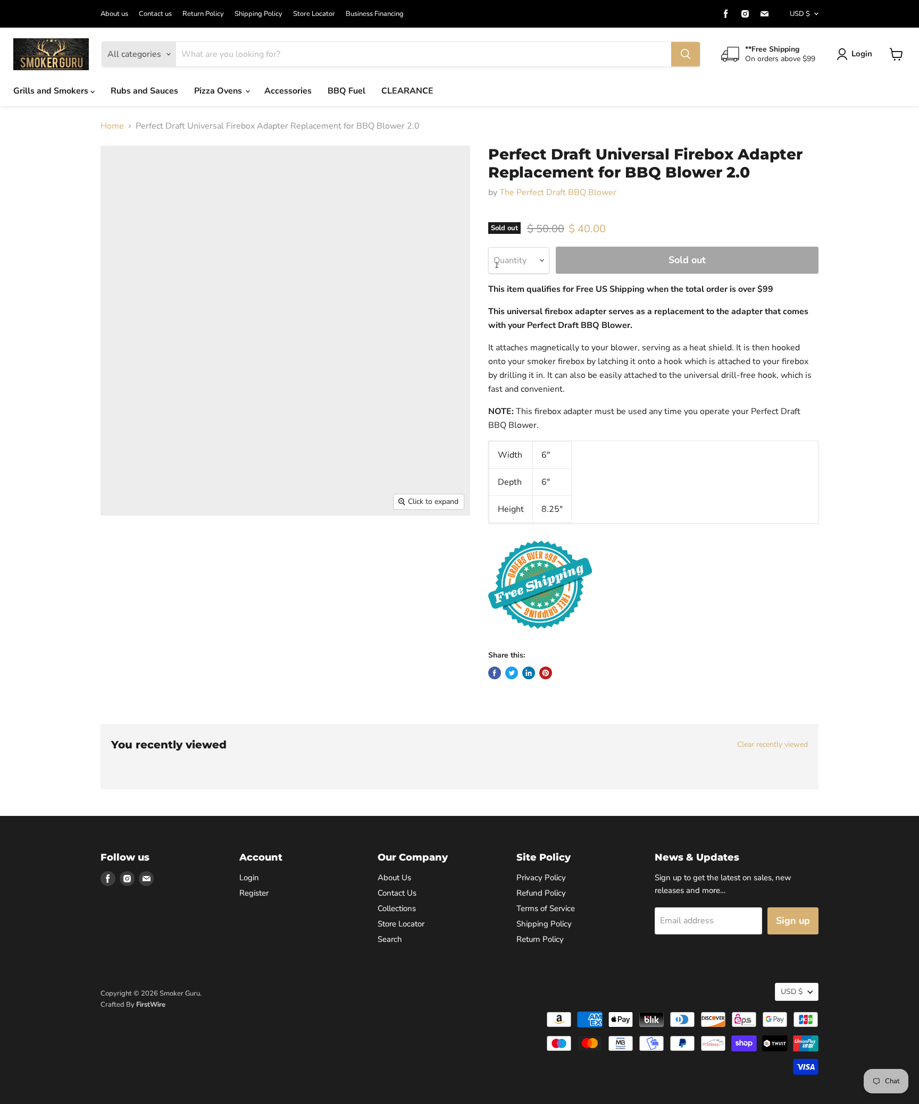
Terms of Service (545, 908)
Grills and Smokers (51, 91)
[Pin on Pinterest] (545, 673)
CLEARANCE (407, 91)
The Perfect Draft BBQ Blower (557, 192)
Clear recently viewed (772, 744)
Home (112, 126)
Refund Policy (541, 893)
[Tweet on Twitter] (511, 673)
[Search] (685, 54)
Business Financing (375, 14)
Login (861, 53)
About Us (394, 877)
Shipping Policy (258, 14)
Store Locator (314, 14)
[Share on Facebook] (494, 673)
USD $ (800, 14)
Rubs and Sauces (144, 91)
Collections (397, 908)
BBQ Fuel (346, 91)
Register (254, 893)
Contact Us (397, 893)
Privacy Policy (541, 877)
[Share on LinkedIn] (528, 673)
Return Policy (203, 14)
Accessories (288, 91)
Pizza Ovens (219, 91)
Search (390, 939)
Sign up (793, 920)
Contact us (155, 14)
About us (114, 14)
